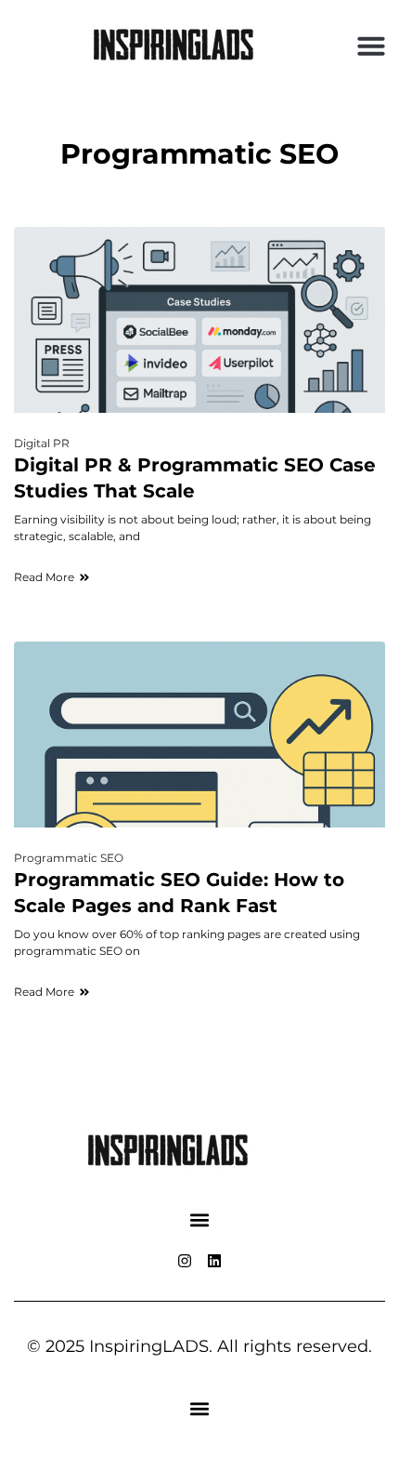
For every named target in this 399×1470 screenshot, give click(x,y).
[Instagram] (184, 1260)
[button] (371, 45)
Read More (44, 577)
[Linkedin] (214, 1260)
